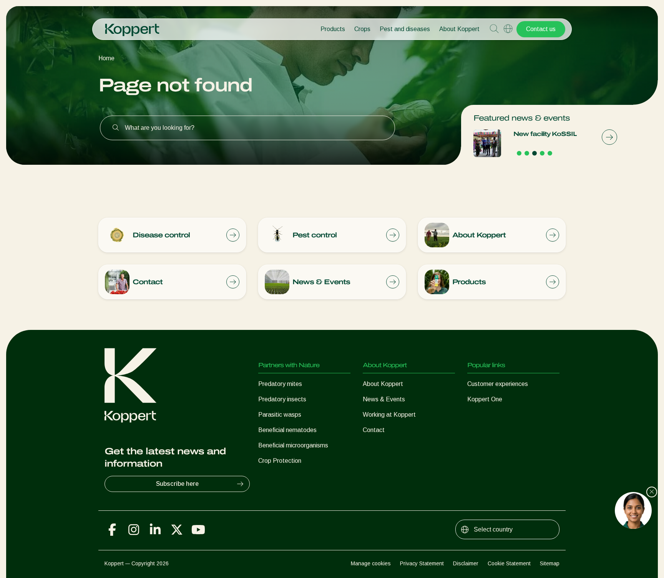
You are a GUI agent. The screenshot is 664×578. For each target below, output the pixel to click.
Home (106, 58)
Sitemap (549, 563)
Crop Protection (279, 460)
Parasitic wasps (279, 414)
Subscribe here (177, 483)
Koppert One (484, 399)
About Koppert (459, 29)
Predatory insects (282, 399)
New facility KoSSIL (545, 134)
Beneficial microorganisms (293, 445)
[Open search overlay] (494, 29)
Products (332, 29)
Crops (362, 29)
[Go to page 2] (527, 153)
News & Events (384, 399)
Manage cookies (371, 563)
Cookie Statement (509, 563)
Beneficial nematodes (287, 430)
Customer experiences (497, 384)
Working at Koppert (389, 414)
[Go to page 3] (534, 153)
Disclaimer (465, 563)
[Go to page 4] (542, 153)
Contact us (541, 29)
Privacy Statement (422, 563)
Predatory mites (280, 384)
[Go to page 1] (519, 153)
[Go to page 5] (550, 153)
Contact (374, 430)
